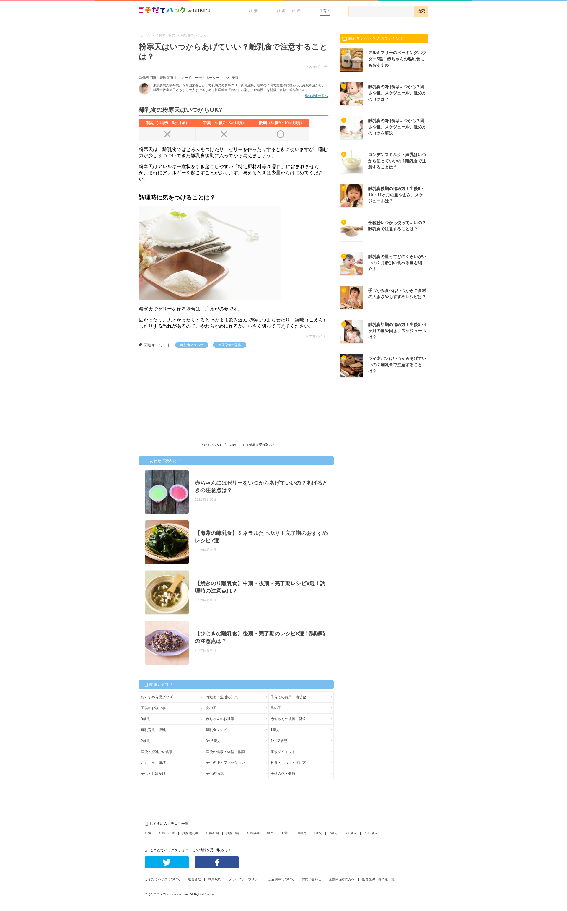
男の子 (276, 708)
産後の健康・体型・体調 (225, 752)
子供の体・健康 (283, 774)
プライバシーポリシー (245, 879)
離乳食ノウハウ (191, 345)
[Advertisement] (183, 392)
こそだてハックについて (162, 879)
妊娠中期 (232, 833)
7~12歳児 (371, 833)
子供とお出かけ (153, 774)
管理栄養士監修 (229, 345)
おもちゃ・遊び (153, 763)
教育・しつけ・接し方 (288, 763)
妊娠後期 (253, 833)
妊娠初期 (212, 833)
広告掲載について (281, 879)
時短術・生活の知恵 (222, 697)
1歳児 (275, 730)
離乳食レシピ (216, 730)
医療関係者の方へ (342, 879)
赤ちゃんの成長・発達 (288, 719)
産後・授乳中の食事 (157, 752)
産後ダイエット (283, 752)
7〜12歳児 (279, 741)
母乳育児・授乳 (153, 730)
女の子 (211, 708)
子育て (325, 11)
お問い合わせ (311, 879)
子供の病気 (215, 774)
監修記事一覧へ (316, 96)
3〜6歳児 (213, 741)
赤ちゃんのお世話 (220, 719)
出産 (270, 833)
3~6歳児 (351, 833)
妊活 (254, 11)
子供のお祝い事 (153, 708)
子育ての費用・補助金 (288, 697)
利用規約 (214, 879)
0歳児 (145, 719)
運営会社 (194, 879)
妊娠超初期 (190, 833)
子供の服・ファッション (225, 763)
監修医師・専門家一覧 (378, 879)
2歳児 (145, 741)
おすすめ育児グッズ (157, 697)
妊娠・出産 (289, 11)
